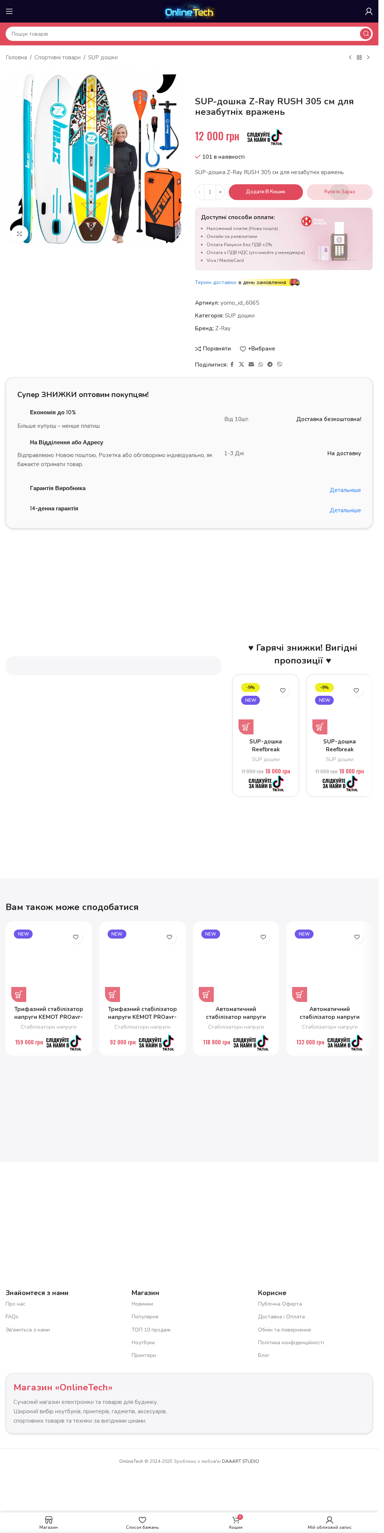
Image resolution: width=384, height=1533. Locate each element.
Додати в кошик (265, 191)
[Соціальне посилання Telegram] (270, 365)
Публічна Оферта (280, 1303)
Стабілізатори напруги (48, 1027)
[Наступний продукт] (368, 57)
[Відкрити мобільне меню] (9, 11)
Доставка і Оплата (281, 1316)
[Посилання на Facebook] (232, 365)
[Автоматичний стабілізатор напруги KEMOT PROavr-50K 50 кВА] (236, 964)
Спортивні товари (57, 57)
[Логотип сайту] (189, 11)
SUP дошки (103, 57)
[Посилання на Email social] (251, 365)
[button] (246, 726)
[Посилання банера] (189, 569)
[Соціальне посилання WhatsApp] (260, 365)
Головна (16, 57)
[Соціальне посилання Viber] (280, 365)
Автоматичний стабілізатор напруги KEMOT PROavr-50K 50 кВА (235, 1021)
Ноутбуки (143, 1342)
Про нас (16, 1303)
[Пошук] (365, 33)
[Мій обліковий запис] (369, 11)
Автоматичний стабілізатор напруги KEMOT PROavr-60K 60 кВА (329, 1021)
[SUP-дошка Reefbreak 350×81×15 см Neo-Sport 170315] (265, 707)
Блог (264, 1355)
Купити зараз (339, 191)
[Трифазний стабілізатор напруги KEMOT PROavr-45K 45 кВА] (142, 964)
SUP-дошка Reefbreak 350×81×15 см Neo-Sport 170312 (339, 753)
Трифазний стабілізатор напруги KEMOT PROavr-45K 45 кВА (142, 1017)
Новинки (142, 1303)
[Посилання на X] (241, 365)
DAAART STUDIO (240, 1461)
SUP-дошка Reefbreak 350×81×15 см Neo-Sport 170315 (265, 753)
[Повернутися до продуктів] (359, 57)
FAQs (12, 1316)
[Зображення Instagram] (141, 1210)
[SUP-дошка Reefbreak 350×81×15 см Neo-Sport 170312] (339, 707)
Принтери (144, 1355)
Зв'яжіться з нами (28, 1329)
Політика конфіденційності (291, 1342)
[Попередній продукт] (350, 57)
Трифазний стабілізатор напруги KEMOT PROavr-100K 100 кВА (48, 1017)
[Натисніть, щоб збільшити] (19, 233)
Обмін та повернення (284, 1329)
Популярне (145, 1316)
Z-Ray (223, 328)
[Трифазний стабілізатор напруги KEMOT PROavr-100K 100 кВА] (48, 964)
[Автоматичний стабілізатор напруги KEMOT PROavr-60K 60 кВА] (329, 964)
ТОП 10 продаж (151, 1329)
